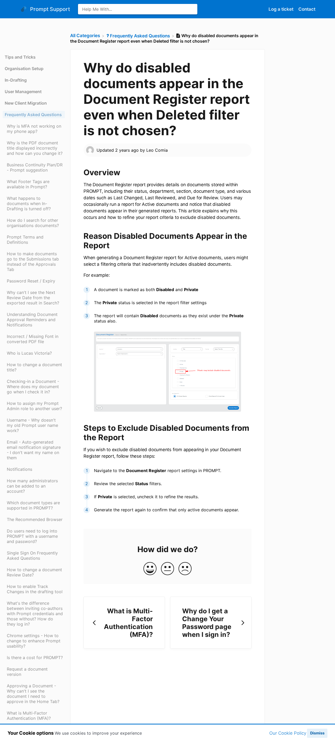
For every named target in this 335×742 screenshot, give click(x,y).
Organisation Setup (24, 68)
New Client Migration (26, 103)
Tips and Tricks (20, 57)
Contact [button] (306, 9)
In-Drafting (16, 80)
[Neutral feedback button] (167, 569)
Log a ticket (281, 9)
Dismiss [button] (317, 733)
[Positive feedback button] (150, 569)
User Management (23, 91)
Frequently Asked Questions (33, 114)
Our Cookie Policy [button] (287, 733)
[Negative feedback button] (185, 569)
